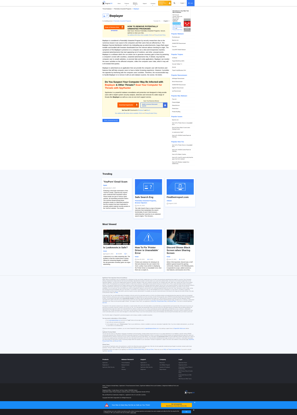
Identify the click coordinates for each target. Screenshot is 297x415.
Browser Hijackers (141, 203)
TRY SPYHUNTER (176, 405)
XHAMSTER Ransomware (179, 43)
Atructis (174, 67)
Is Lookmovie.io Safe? (177, 132)
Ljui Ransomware (176, 91)
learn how (104, 302)
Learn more (133, 412)
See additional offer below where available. (138, 35)
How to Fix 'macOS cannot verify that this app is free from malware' (182, 158)
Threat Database (107, 9)
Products (127, 3)
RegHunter (143, 369)
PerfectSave (175, 108)
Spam (105, 185)
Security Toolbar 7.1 (177, 64)
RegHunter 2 (105, 365)
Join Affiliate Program (165, 365)
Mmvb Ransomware (177, 81)
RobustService (176, 105)
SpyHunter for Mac (145, 365)
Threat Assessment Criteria (174, 349)
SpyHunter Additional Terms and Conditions (151, 385)
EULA (150, 35)
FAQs (116, 292)
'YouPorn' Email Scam (115, 181)
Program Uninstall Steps (113, 385)
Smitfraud (174, 57)
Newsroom (162, 362)
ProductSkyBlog (176, 111)
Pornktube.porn (176, 37)
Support (145, 3)
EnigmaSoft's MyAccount (179, 328)
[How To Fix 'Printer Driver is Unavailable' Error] (148, 237)
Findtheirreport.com (178, 197)
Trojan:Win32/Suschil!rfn (178, 61)
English (182, 3)
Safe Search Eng (144, 197)
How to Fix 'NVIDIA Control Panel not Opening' (181, 136)
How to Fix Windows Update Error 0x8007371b (180, 162)
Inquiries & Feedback (165, 367)
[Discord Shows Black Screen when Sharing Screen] (180, 237)
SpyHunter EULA (183, 362)
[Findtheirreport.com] (180, 187)
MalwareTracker (125, 365)
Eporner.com (175, 40)
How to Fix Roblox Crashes (179, 154)
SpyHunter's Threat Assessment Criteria (129, 385)
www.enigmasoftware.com (115, 320)
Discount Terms (172, 301)
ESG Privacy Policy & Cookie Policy (186, 371)
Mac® (148, 110)
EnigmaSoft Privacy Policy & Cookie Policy (185, 368)
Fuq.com (174, 46)
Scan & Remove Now (112, 27)
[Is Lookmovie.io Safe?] (116, 237)
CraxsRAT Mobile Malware (179, 49)
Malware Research (135, 3)
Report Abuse (163, 369)
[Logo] (107, 3)
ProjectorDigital (176, 102)
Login (191, 3)
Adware (169, 201)
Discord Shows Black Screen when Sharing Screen (181, 128)
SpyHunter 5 (144, 362)
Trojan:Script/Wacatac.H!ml (179, 70)
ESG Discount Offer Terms (185, 378)
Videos (123, 367)
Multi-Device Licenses (162, 3)
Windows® (141, 110)
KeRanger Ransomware (178, 78)
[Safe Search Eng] (148, 187)
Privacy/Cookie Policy (160, 35)
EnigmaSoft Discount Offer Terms (185, 375)
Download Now (176, 23)
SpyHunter (105, 362)
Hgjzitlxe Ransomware (178, 87)
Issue (105, 251)
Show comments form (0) (111, 120)
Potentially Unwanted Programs (122, 9)
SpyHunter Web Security (108, 367)
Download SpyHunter (126, 105)
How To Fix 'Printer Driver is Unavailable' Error (182, 123)
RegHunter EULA (183, 365)
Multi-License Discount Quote (149, 105)
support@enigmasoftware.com (151, 328)
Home (119, 3)
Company (153, 3)
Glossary (124, 369)
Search (174, 3)
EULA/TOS (153, 301)
